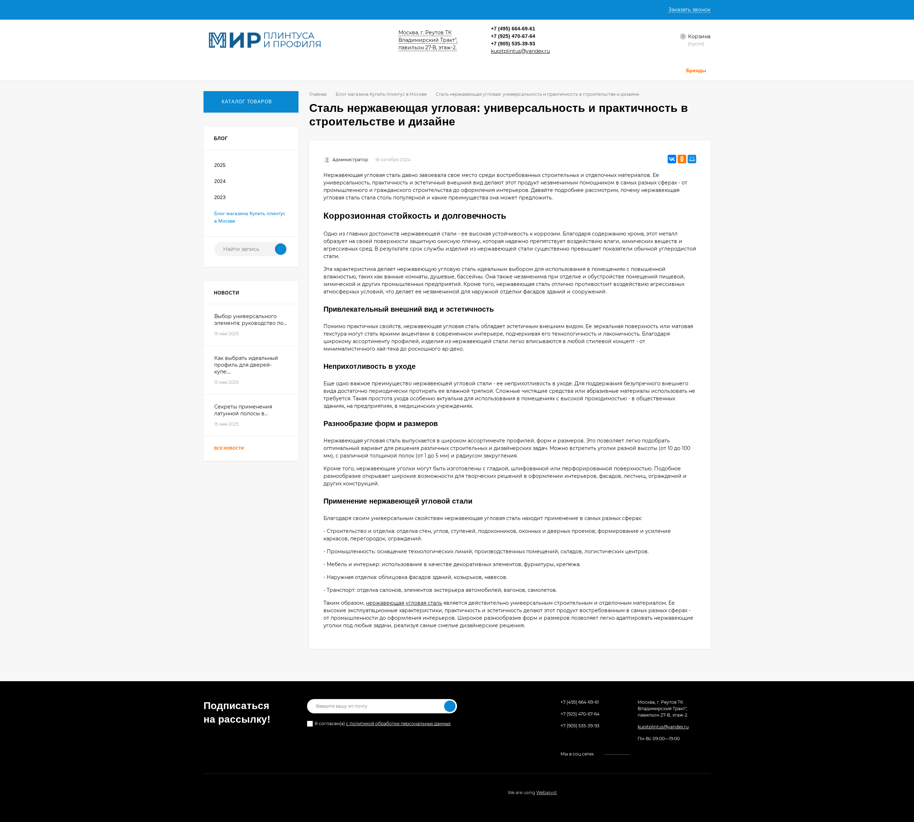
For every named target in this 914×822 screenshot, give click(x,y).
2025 (220, 165)
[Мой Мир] (692, 159)
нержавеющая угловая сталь (404, 603)
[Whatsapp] (548, 36)
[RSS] (285, 138)
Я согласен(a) (383, 723)
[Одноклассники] (682, 159)
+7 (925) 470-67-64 (513, 36)
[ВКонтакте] (672, 159)
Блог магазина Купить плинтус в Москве (381, 94)
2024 (220, 181)
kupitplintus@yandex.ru (520, 51)
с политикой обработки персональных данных (398, 723)
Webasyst (546, 792)
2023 (220, 197)
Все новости (229, 448)
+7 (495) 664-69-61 (513, 28)
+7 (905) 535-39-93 (513, 43)
